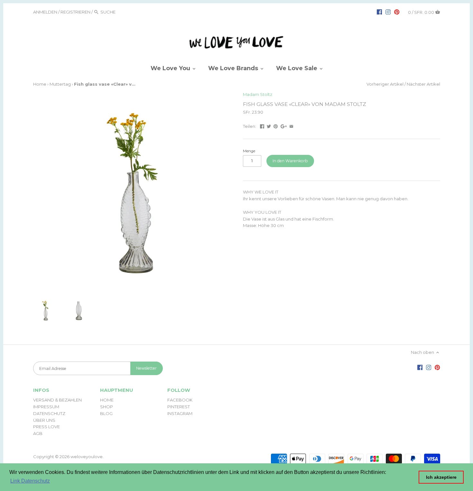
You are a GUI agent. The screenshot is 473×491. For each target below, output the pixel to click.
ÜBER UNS (44, 420)
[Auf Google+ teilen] (284, 125)
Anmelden (45, 11)
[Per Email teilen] (291, 125)
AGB (37, 433)
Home (39, 84)
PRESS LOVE (46, 426)
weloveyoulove (86, 456)
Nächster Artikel (423, 84)
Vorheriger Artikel (384, 84)
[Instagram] (388, 11)
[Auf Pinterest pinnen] (276, 125)
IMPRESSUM (46, 406)
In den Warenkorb (290, 160)
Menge (249, 151)
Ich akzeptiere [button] (441, 477)
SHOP (106, 406)
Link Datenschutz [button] (30, 481)
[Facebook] (379, 11)
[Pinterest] (396, 11)
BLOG (106, 413)
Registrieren (75, 11)
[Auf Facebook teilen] (262, 125)
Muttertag (60, 84)
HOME (107, 399)
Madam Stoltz (257, 94)
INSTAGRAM (179, 413)
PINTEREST (178, 406)
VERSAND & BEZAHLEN (57, 399)
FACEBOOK (179, 399)
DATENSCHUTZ (49, 413)
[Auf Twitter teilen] (269, 125)
